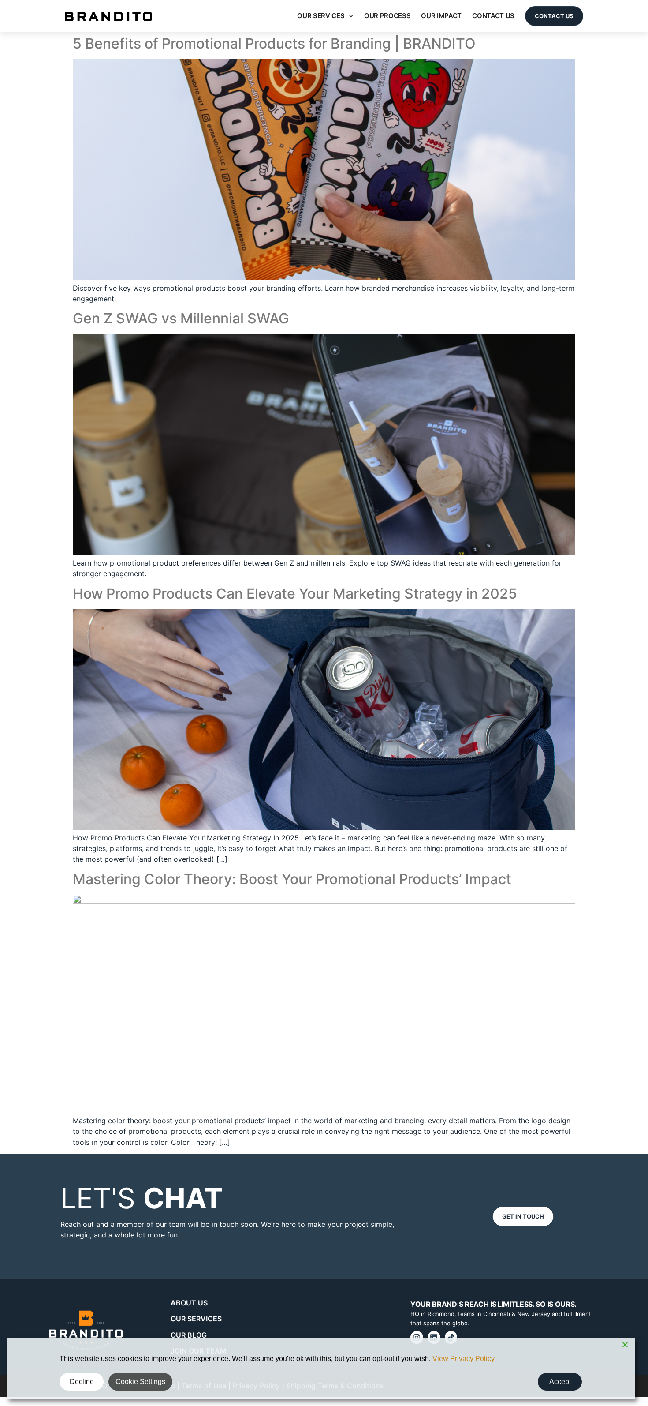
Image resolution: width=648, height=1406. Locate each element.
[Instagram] (416, 1337)
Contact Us (493, 15)
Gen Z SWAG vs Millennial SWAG (181, 318)
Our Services (320, 15)
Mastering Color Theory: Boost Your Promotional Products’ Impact (292, 879)
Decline (82, 1381)
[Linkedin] (434, 1337)
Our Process (387, 15)
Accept (560, 1381)
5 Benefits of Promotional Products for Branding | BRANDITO (274, 43)
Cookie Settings (140, 1381)
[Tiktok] (451, 1337)
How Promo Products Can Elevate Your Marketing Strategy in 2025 (295, 593)
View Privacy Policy (463, 1358)
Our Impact (441, 15)
